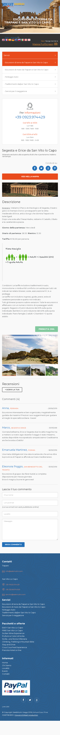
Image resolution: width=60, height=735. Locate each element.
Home (5, 662)
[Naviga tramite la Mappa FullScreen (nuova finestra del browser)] (56, 45)
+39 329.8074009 (13, 589)
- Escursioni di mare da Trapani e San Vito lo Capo (26, 69)
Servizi (7, 55)
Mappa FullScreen (43, 44)
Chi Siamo (6, 665)
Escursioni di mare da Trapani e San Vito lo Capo (23, 607)
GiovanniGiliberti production (26, 715)
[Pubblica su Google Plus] (48, 168)
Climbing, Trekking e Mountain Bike (18, 642)
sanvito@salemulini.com (16, 594)
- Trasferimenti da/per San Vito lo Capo (21, 84)
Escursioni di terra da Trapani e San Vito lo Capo (23, 604)
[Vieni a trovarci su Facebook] (23, 700)
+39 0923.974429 (30, 117)
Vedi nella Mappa (30, 176)
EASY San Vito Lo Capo (12, 627)
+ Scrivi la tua (12, 390)
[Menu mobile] (55, 6)
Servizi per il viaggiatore (13, 615)
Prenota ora (46, 329)
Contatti (5, 674)
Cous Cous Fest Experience (14, 647)
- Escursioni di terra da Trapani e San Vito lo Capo (26, 62)
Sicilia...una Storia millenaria (14, 639)
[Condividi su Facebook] (34, 168)
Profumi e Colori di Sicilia (13, 636)
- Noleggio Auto (11, 77)
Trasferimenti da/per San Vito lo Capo (19, 612)
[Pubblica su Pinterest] (54, 168)
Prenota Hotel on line (11, 650)
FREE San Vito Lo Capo (12, 630)
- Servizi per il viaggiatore (15, 91)
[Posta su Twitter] (41, 168)
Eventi (5, 671)
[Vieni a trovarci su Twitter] (30, 700)
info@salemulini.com (14, 571)
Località (5, 668)
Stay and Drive (8, 644)
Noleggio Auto (8, 610)
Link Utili (5, 707)
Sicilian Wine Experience (13, 633)
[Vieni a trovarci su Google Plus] (36, 700)
